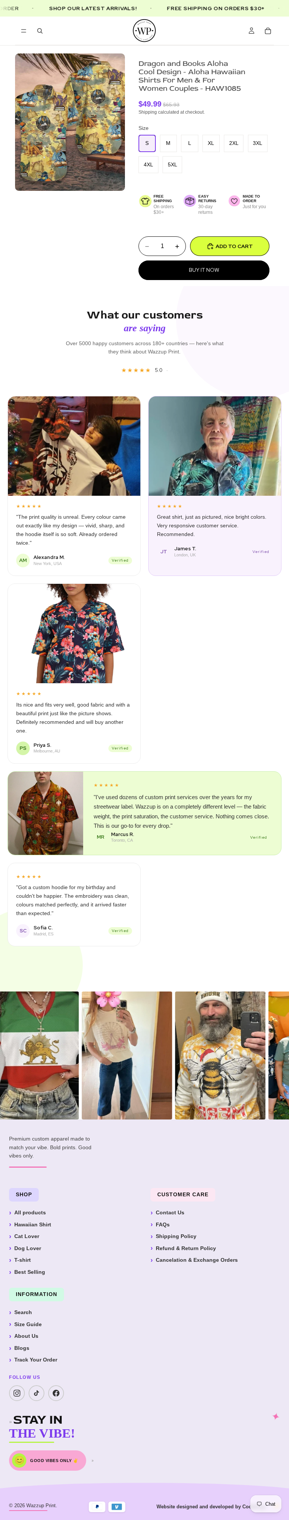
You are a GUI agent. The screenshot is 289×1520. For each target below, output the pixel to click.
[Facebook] (56, 1393)
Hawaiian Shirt (32, 1224)
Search (23, 1312)
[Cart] (268, 31)
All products (30, 1212)
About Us (26, 1336)
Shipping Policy (176, 1236)
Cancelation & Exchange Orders (197, 1260)
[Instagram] (17, 1393)
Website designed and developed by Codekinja (211, 1506)
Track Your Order (35, 1360)
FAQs (163, 1224)
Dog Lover (27, 1248)
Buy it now (204, 270)
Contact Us (170, 1212)
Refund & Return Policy (186, 1248)
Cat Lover (26, 1236)
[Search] (40, 31)
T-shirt (22, 1260)
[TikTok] (36, 1393)
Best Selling (29, 1272)
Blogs (21, 1348)
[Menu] (23, 31)
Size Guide (28, 1324)
